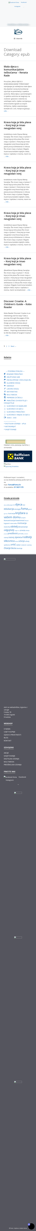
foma (24, 509)
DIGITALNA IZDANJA (11, 759)
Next (13, 346)
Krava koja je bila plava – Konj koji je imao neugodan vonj (17, 125)
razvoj (6, 537)
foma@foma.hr (14, 485)
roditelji (27, 537)
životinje (19, 548)
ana (5, 505)
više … (6, 111)
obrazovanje (23, 527)
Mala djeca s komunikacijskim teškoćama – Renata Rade (16, 71)
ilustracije (11, 513)
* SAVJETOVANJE (10, 429)
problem (26, 533)
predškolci (13, 533)
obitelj (14, 526)
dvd (24, 505)
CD (14, 505)
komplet (23, 518)
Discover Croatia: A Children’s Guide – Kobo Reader (18, 304)
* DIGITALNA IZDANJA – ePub (15, 423)
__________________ (10, 420)
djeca (18, 504)
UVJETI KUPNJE (9, 732)
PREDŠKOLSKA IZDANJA (13, 765)
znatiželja (29, 545)
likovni (27, 520)
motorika (7, 527)
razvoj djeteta (15, 537)
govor (30, 509)
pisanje (22, 530)
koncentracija (9, 520)
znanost (23, 545)
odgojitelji (9, 530)
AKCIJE (6, 753)
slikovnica (9, 540)
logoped (6, 523)
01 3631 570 (18, 487)
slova (16, 541)
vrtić (13, 544)
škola (13, 548)
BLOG (6, 738)
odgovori (17, 530)
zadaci (18, 545)
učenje (21, 541)
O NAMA (7, 729)
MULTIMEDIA (9, 762)
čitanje (7, 548)
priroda (20, 534)
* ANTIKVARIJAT (10, 426)
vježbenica (7, 545)
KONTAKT (7, 741)
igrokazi (6, 513)
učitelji (27, 541)
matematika (13, 523)
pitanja (27, 530)
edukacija (9, 508)
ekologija (17, 509)
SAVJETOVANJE (9, 756)
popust (5, 533)
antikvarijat (9, 505)
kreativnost (20, 520)
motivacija (21, 523)
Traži (21, 6)
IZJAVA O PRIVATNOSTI (12, 735)
